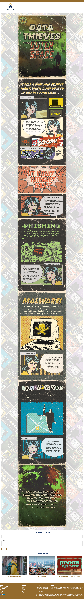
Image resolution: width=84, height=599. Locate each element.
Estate (23, 588)
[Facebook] (0, 594)
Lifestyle (23, 592)
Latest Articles (24, 593)
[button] (52, 7)
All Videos (23, 594)
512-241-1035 (80, 0)
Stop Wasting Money (42, 576)
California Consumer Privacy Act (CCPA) (60, 590)
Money (23, 591)
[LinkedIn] (4, 594)
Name (2, 534)
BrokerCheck (52, 585)
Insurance (23, 589)
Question (3, 540)
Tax (22, 590)
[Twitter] (1, 0)
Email (44, 534)
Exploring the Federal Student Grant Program (14, 576)
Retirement (23, 586)
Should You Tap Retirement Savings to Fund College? (69, 576)
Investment (23, 587)
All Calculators (24, 595)
